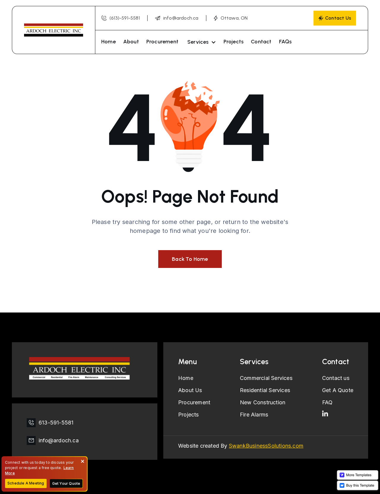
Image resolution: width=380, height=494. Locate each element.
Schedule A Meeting (25, 483)
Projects (234, 41)
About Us (190, 390)
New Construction (262, 402)
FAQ (327, 402)
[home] (53, 30)
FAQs (285, 41)
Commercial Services (266, 378)
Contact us (335, 378)
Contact (261, 41)
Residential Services (265, 390)
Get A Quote (337, 390)
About (131, 41)
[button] (201, 42)
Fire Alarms (254, 414)
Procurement (162, 41)
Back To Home (190, 259)
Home (108, 41)
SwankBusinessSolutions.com (266, 446)
